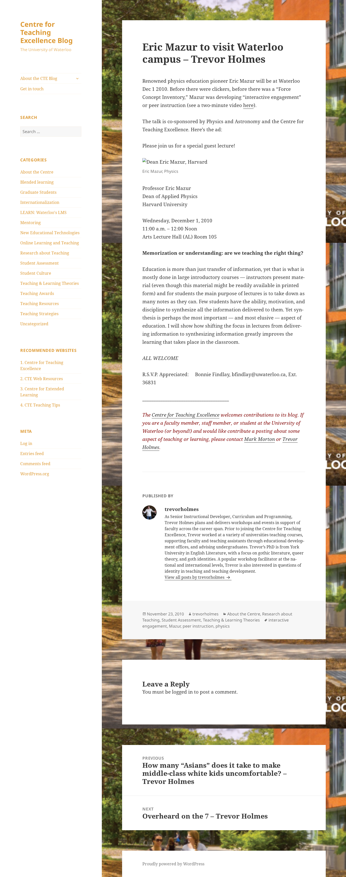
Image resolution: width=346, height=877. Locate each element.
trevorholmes (206, 614)
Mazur (175, 626)
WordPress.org (34, 474)
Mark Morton (259, 439)
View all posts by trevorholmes (195, 577)
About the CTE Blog (38, 78)
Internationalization (39, 202)
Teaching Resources (39, 303)
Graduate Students (38, 192)
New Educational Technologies (50, 233)
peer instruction (198, 626)
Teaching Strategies (39, 313)
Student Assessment (39, 263)
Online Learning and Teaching (49, 243)
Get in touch (32, 89)
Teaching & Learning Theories (49, 283)
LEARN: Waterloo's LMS (43, 212)
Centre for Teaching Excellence (185, 415)
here (248, 105)
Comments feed (35, 463)
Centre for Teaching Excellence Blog (46, 32)
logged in (182, 692)
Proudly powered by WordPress (173, 864)
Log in (26, 443)
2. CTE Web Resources (41, 378)
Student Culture (35, 273)
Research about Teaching (44, 253)
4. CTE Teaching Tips (40, 405)
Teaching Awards (37, 293)
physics (223, 626)
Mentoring (30, 222)
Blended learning (37, 182)
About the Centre (36, 172)
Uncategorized (34, 324)
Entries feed (32, 453)
